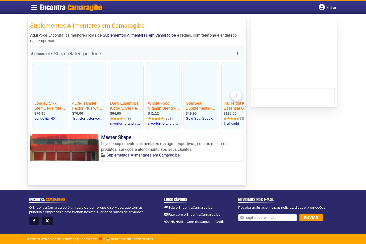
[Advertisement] (290, 55)
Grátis (219, 222)
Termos (33, 239)
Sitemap (69, 239)
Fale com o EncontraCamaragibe (194, 214)
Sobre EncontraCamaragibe (190, 207)
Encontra (71, 7)
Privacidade (51, 239)
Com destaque (198, 222)
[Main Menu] (34, 7)
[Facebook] (34, 221)
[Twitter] (47, 221)
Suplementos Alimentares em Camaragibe (139, 35)
